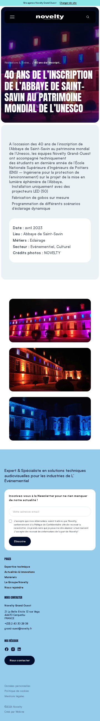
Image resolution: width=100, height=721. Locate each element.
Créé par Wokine (14, 711)
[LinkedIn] (19, 649)
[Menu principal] (12, 17)
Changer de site (68, 2)
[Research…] (88, 17)
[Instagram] (13, 649)
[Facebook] (6, 649)
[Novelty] (50, 16)
